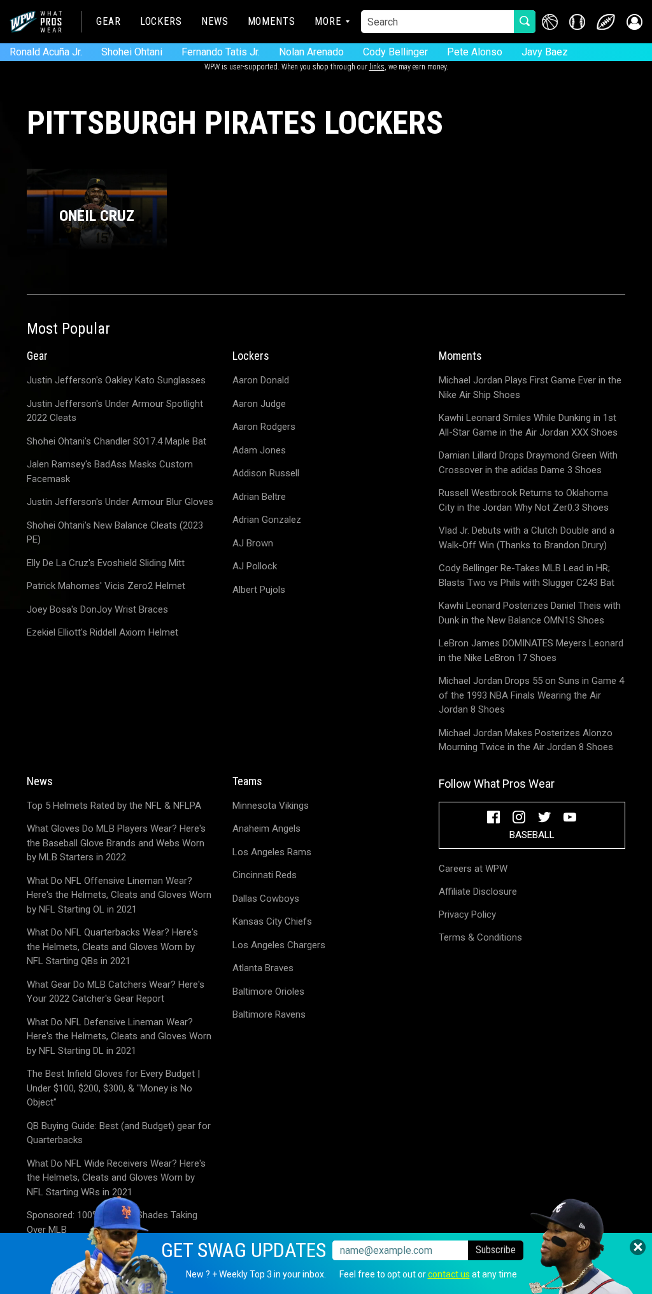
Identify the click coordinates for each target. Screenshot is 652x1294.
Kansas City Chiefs (272, 921)
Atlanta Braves (263, 968)
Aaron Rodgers (263, 426)
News (215, 21)
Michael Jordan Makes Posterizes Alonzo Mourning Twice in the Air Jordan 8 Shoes (526, 740)
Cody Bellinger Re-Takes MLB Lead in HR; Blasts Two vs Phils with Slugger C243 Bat (526, 575)
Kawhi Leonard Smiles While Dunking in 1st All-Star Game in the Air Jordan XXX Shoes (528, 425)
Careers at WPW (473, 868)
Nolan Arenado (311, 52)
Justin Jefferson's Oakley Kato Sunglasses (116, 380)
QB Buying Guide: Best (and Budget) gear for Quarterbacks (119, 1133)
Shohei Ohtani (131, 52)
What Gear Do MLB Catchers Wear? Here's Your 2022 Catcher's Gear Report (115, 992)
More (328, 21)
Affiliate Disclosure (478, 891)
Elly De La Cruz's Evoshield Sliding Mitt (106, 563)
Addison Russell (265, 473)
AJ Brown (252, 543)
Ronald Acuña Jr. (46, 52)
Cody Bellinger (395, 52)
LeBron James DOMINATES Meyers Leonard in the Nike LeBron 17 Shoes (531, 650)
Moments (271, 21)
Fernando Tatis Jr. (220, 52)
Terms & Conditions (480, 937)
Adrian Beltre (259, 496)
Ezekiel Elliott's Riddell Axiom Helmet (102, 632)
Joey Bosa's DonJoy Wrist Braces (97, 609)
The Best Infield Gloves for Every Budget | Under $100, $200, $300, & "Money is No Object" (113, 1088)
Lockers (161, 21)
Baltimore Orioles (268, 991)
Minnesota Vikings (270, 805)
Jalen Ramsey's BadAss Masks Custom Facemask (110, 472)
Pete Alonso (474, 52)
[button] (634, 22)
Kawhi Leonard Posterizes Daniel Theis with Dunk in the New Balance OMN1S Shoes (530, 613)
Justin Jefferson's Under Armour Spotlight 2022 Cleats (115, 411)
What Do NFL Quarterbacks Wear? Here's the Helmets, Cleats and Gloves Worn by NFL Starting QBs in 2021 (112, 947)
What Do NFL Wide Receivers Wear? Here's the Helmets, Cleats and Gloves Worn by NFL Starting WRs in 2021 (116, 1178)
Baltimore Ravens (269, 1014)
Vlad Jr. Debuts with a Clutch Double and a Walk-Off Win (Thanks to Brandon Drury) (526, 538)
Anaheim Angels (266, 828)
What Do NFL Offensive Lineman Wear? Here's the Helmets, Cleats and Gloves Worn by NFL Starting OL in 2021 (119, 895)
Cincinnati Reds (264, 875)
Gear (108, 21)
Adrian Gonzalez (266, 519)
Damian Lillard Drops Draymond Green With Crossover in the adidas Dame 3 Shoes (528, 463)
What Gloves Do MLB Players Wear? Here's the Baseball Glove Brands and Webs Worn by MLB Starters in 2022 (116, 843)
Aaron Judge (259, 403)
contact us (449, 1274)
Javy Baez (544, 52)
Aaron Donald (260, 380)
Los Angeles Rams (271, 852)
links (377, 66)
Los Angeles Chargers (278, 945)
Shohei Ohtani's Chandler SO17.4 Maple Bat (116, 441)
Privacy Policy (467, 914)
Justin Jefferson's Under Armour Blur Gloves (120, 502)
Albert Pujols (258, 589)
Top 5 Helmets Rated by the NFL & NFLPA (114, 805)
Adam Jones (259, 450)
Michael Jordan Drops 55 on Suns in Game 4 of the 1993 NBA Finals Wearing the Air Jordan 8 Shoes (531, 695)
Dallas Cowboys (265, 898)
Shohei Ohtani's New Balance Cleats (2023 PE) (115, 533)
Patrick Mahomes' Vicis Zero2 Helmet (106, 586)
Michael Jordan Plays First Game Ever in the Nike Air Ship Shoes (530, 387)
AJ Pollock (254, 566)
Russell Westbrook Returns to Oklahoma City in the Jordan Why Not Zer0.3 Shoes (524, 500)
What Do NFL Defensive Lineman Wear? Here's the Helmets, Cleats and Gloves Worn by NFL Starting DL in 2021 (119, 1036)
